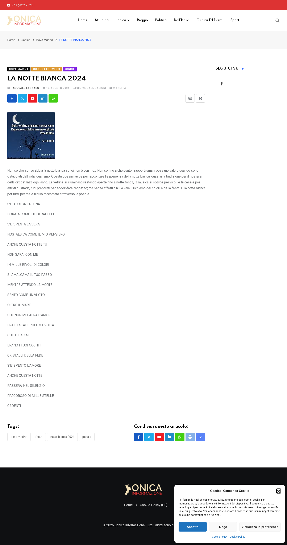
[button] (278, 491)
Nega (223, 527)
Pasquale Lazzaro (25, 88)
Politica (161, 20)
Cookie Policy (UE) (153, 505)
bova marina (19, 436)
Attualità (102, 20)
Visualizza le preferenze (260, 527)
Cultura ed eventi (209, 20)
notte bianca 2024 (62, 436)
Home (82, 20)
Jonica (121, 20)
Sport (234, 20)
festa (38, 436)
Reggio (142, 20)
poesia (86, 436)
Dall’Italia (181, 20)
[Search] (277, 20)
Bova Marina (44, 40)
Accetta (193, 527)
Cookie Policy (220, 536)
